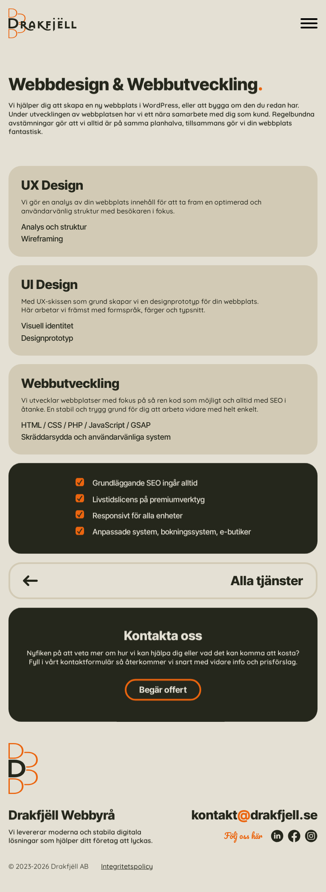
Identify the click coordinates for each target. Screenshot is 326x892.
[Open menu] (309, 23)
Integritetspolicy (127, 866)
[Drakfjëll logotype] (42, 23)
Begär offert (163, 689)
